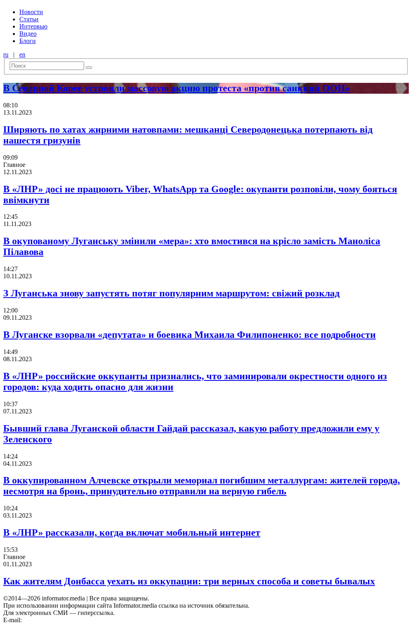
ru (5, 54)
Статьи (29, 19)
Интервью (33, 26)
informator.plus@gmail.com (58, 620)
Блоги (27, 40)
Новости (31, 11)
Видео (28, 33)
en (22, 54)
